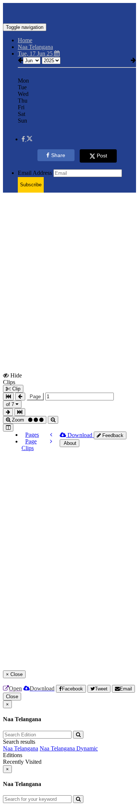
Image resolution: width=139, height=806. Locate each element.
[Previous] (51, 435)
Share (58, 155)
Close (12, 696)
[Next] (51, 441)
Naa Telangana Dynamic (69, 748)
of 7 (11, 404)
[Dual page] (8, 428)
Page (35, 396)
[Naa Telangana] (69, 12)
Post (102, 156)
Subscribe (31, 184)
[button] (26, 139)
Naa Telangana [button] (35, 47)
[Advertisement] (69, 268)
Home (25, 40)
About (69, 443)
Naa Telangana (20, 748)
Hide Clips (12, 378)
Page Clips (29, 444)
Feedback (112, 435)
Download (80, 435)
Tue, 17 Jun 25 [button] (36, 53)
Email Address (35, 173)
